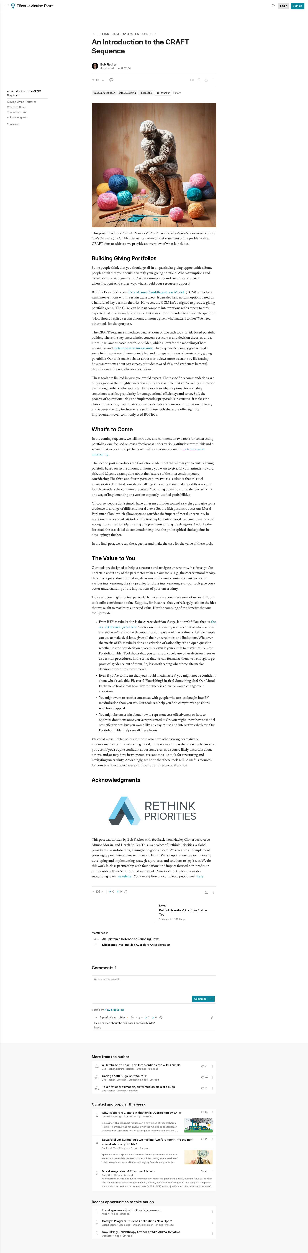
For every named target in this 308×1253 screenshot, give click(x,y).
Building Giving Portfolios (21, 101)
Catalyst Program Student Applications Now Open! (137, 1221)
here (200, 876)
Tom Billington (121, 1148)
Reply (97, 1027)
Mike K (105, 1213)
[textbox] (153, 986)
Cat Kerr (106, 1235)
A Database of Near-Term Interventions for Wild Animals (141, 1065)
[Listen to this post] (192, 80)
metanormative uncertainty (133, 348)
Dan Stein (107, 1116)
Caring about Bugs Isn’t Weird (122, 1076)
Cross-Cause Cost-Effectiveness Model (156, 292)
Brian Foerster (109, 1224)
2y (132, 1017)
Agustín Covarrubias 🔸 (114, 1017)
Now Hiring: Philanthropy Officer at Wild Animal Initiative (141, 1232)
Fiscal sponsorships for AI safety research (131, 1210)
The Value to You (17, 112)
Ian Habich (147, 1224)
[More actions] (213, 80)
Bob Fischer (108, 64)
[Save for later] (199, 80)
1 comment (13, 124)
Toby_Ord (107, 1175)
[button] (96, 1017)
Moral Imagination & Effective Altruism (128, 1171)
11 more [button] (177, 92)
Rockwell (107, 1148)
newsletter (125, 876)
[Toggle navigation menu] (7, 6)
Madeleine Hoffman (129, 1224)
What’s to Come (16, 107)
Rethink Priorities (125, 1068)
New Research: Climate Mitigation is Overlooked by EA (140, 1112)
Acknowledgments (18, 117)
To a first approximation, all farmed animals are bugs (138, 1087)
